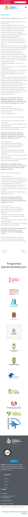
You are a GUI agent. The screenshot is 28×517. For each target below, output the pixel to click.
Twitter (6, 484)
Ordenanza (18, 18)
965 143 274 (6, 1)
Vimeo (6, 487)
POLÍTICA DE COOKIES (14, 511)
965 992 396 (6, 3)
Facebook (6, 478)
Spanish (17, 2)
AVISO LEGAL (5, 511)
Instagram (7, 481)
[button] (26, 7)
